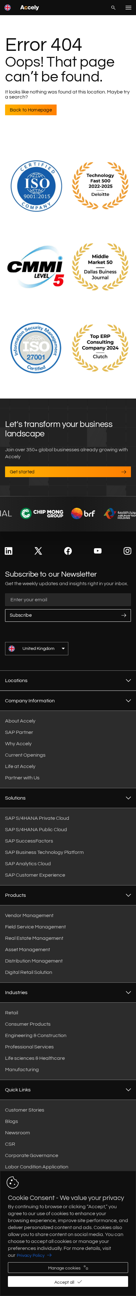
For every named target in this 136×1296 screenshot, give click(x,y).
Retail (11, 1012)
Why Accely (18, 743)
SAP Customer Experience (35, 875)
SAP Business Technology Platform (44, 852)
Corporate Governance (31, 1155)
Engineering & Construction (35, 1035)
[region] (68, 1233)
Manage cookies (64, 1268)
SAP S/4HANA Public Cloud (36, 829)
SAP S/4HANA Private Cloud (37, 818)
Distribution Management (34, 960)
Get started (22, 472)
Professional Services (29, 1046)
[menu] (128, 7)
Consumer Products (28, 1024)
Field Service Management (35, 926)
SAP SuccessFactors (29, 840)
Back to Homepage (31, 110)
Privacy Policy (31, 1255)
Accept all (64, 1282)
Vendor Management (29, 915)
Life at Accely (20, 766)
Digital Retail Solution (28, 972)
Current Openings (25, 755)
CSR (10, 1144)
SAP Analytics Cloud (28, 863)
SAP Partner (19, 732)
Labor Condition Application (36, 1166)
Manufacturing (22, 1069)
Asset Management (27, 949)
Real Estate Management (34, 938)
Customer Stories (24, 1110)
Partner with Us (22, 777)
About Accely (20, 720)
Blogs (11, 1121)
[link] (8, 551)
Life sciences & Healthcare (35, 1058)
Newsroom (17, 1132)
